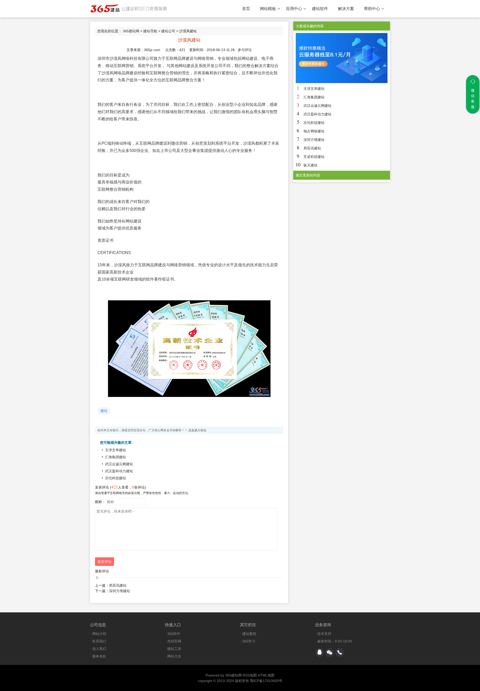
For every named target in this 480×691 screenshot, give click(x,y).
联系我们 (99, 641)
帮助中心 (372, 9)
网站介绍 (99, 634)
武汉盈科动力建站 (119, 471)
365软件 (173, 634)
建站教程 (249, 634)
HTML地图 (266, 675)
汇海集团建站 (115, 457)
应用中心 (294, 9)
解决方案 (346, 9)
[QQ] (319, 652)
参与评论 (245, 50)
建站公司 (168, 31)
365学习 (248, 641)
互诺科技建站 (314, 157)
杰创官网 (174, 641)
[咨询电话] (339, 652)
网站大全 (174, 656)
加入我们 (99, 649)
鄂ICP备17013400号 (266, 681)
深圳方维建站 (119, 591)
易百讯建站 (117, 585)
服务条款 (99, 656)
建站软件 (320, 9)
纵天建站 (311, 165)
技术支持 (324, 634)
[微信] (329, 652)
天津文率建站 (115, 450)
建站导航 (150, 31)
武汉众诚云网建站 (119, 464)
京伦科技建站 (115, 478)
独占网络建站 (314, 131)
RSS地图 (250, 675)
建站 (104, 411)
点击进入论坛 (197, 430)
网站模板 (268, 9)
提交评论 (105, 562)
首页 (246, 9)
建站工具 (174, 649)
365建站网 (131, 31)
